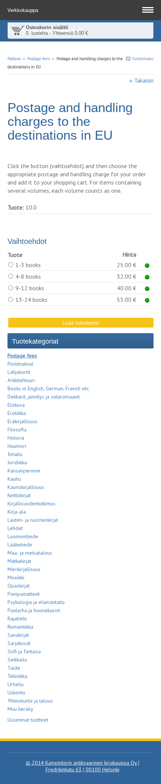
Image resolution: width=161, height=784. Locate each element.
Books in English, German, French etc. (48, 388)
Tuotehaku (142, 58)
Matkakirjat (19, 561)
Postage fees (38, 58)
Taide (13, 667)
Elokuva (16, 405)
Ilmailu (14, 454)
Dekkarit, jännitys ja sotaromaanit (43, 396)
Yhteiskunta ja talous (30, 700)
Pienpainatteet (23, 594)
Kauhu (14, 478)
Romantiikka (20, 626)
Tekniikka (17, 676)
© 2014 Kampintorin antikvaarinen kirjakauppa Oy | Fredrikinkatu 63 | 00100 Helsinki (82, 766)
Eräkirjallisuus (22, 421)
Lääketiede (19, 544)
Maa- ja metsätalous (29, 552)
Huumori (16, 446)
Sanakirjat (18, 635)
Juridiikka (17, 462)
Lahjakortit (18, 372)
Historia (15, 437)
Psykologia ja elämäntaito (36, 602)
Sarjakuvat (18, 643)
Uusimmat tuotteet (27, 719)
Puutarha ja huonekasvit (33, 610)
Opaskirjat (18, 585)
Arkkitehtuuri (21, 380)
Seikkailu (17, 659)
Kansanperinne (23, 470)
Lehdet (15, 528)
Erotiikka (16, 413)
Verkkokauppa (23, 10)
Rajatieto (17, 618)
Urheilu (15, 684)
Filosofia (17, 429)
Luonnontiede (22, 536)
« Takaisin (142, 80)
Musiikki (15, 577)
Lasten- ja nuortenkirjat (32, 520)
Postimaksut (20, 363)
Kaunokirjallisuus (25, 487)
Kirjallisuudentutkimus (31, 503)
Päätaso (14, 58)
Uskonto (16, 692)
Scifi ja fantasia (24, 651)
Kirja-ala (16, 511)
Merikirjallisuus (23, 569)
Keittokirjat (19, 495)
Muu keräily (20, 709)
